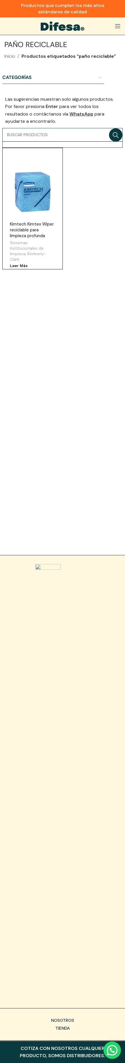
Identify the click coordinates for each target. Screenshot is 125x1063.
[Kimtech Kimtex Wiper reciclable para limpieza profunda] (32, 190)
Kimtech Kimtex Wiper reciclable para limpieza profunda (32, 229)
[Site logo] (62, 26)
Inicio (9, 56)
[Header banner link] (62, 8)
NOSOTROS (62, 1020)
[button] (112, 1050)
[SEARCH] (115, 135)
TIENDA (62, 1028)
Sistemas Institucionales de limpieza (27, 248)
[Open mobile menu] (118, 26)
